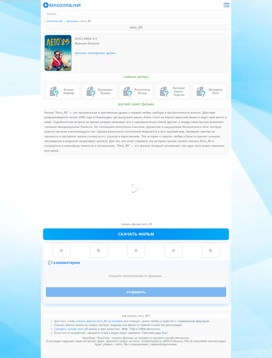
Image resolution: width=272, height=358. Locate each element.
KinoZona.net (65, 5)
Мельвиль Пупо (215, 91)
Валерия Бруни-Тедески (179, 91)
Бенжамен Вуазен (105, 91)
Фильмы (81, 53)
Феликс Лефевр (68, 91)
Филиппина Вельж (142, 91)
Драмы (111, 53)
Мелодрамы (96, 53)
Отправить (136, 292)
